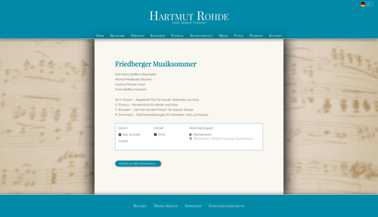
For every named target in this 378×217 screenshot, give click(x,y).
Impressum (193, 205)
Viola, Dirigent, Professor (189, 22)
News (100, 35)
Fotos (238, 35)
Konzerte (157, 35)
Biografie (117, 35)
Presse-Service (166, 205)
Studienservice (201, 35)
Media (223, 35)
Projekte (256, 35)
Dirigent (137, 35)
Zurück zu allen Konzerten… (138, 163)
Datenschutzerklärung (226, 205)
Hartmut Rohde (189, 15)
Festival (177, 35)
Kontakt (275, 35)
